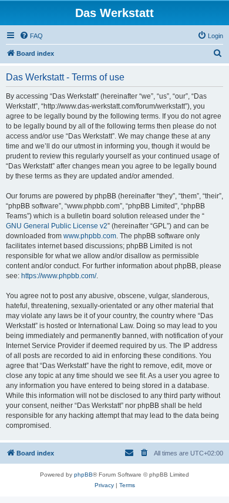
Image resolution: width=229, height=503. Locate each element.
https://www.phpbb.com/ (58, 276)
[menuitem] (31, 36)
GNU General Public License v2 (56, 226)
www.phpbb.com (89, 236)
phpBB (83, 474)
